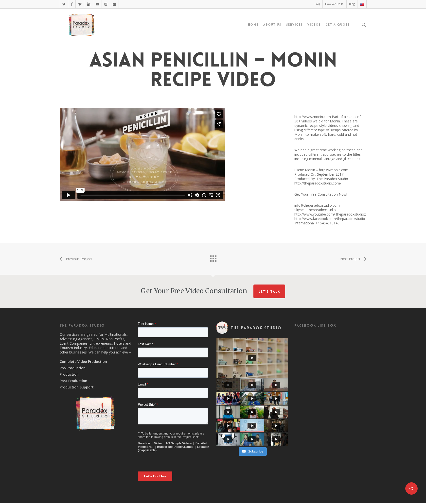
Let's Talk (269, 291)
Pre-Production (73, 368)
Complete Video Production (83, 361)
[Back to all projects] (213, 257)
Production (69, 374)
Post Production (73, 381)
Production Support (77, 387)
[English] (361, 4)
